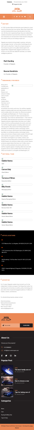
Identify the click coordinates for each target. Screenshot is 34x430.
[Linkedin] (22, 16)
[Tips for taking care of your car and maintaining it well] (7, 392)
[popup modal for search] (30, 17)
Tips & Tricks (4, 418)
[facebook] (14, 16)
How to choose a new (22, 381)
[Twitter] (16, 16)
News (16, 367)
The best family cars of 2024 (20, 2)
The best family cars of (23, 370)
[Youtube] (25, 16)
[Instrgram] (19, 16)
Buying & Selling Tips (6, 414)
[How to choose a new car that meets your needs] (7, 381)
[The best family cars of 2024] (7, 370)
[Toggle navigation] (4, 16)
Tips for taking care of (22, 392)
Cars (2, 411)
